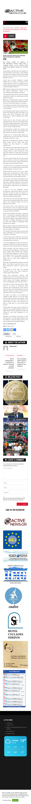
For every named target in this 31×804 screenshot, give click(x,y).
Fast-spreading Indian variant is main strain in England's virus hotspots (22, 362)
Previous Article (10, 355)
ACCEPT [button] (15, 800)
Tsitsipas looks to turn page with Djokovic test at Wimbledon (13, 451)
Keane (14, 334)
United (18, 336)
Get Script (9, 706)
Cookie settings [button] (6, 800)
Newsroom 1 (13, 346)
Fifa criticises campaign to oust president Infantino (13, 414)
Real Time (14, 706)
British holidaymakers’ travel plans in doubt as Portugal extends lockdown (8, 363)
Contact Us (9, 723)
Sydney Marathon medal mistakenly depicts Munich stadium (14, 402)
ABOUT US (10, 725)
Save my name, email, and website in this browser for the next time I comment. (14, 498)
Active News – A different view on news (12, 678)
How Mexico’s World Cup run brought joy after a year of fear (14, 439)
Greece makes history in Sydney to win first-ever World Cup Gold (15, 426)
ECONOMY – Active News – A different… (12, 684)
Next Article (20, 355)
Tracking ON (19, 706)
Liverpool (8, 336)
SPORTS (11, 36)
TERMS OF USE (10, 733)
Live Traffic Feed (14, 671)
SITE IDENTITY (10, 731)
